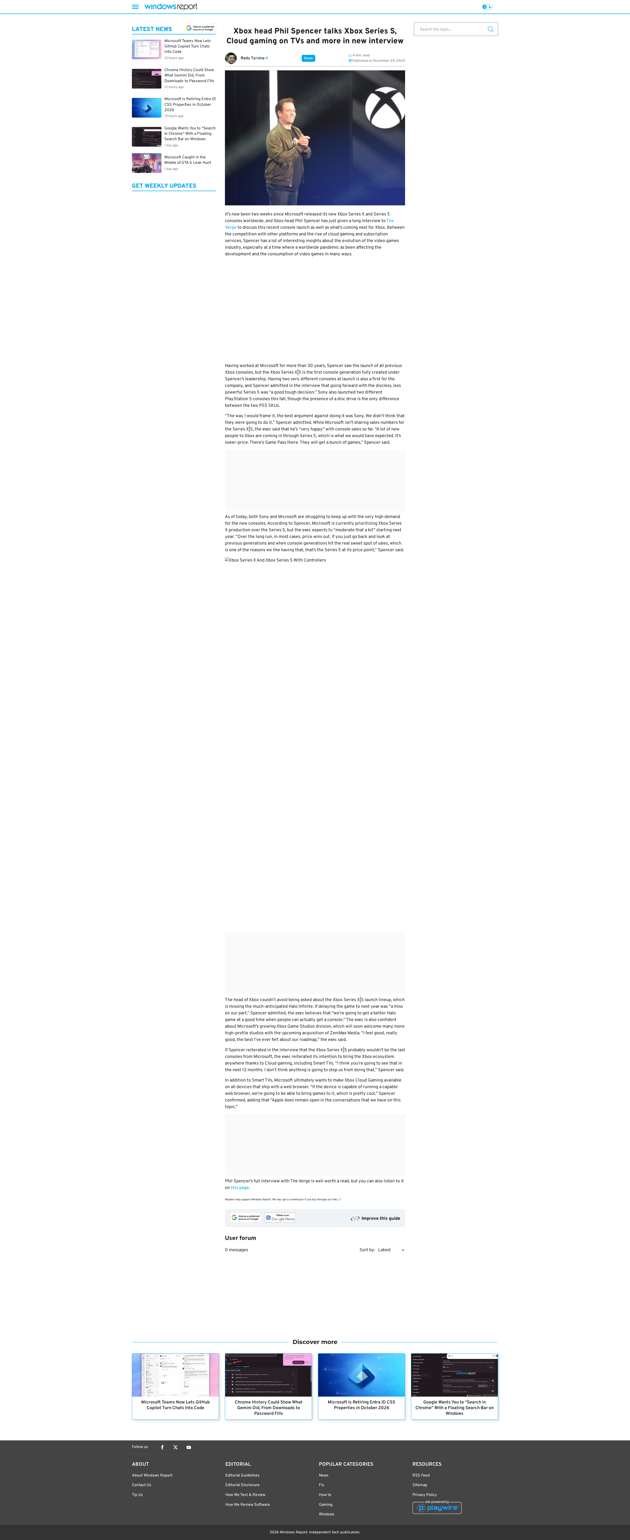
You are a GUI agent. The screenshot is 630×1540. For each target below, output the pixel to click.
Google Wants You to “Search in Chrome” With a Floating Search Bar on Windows (454, 1408)
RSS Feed (421, 1475)
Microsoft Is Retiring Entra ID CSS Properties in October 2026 (361, 1405)
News (308, 58)
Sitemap (419, 1485)
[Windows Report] (170, 6)
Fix (321, 1485)
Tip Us (137, 1495)
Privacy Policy (424, 1495)
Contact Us (141, 1485)
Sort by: (367, 1250)
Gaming (325, 1504)
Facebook (162, 1447)
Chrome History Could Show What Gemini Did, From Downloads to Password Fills (268, 1408)
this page (240, 1188)
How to (325, 1495)
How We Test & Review (245, 1495)
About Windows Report (152, 1475)
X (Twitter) (175, 1447)
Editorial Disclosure (242, 1485)
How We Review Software (247, 1504)
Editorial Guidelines (242, 1475)
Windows (326, 1514)
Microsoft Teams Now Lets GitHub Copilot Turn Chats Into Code (175, 1405)
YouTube (189, 1447)
